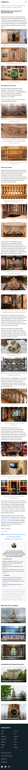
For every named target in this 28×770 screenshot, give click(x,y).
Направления (9, 5)
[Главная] (4, 2)
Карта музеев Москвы (14, 536)
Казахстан (16, 736)
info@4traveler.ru (4, 761)
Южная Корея (3, 739)
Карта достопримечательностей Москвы (14, 534)
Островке (4, 573)
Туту (11, 564)
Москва (19, 5)
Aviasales (21, 561)
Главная (3, 5)
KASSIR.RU (4, 586)
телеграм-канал (8, 555)
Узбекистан (3, 736)
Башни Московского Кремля (10, 718)
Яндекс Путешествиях (16, 571)
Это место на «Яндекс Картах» (14, 539)
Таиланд (15, 731)
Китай (15, 744)
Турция (2, 733)
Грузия (15, 739)
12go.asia (4, 568)
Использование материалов (6, 755)
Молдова (16, 747)
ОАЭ (15, 733)
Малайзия (3, 741)
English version (4, 758)
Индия (2, 747)
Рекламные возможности (6, 752)
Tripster (19, 579)
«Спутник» (4, 582)
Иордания (3, 744)
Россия (15, 5)
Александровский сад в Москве (11, 681)
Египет (15, 741)
